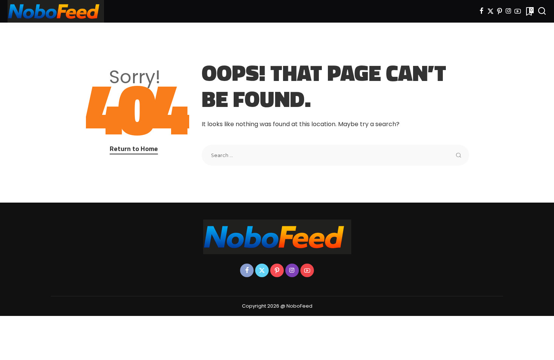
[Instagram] (508, 11)
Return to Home (134, 148)
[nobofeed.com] (56, 11)
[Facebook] (481, 11)
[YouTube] (517, 11)
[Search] (541, 11)
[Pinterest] (499, 11)
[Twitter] (490, 11)
